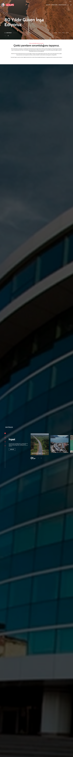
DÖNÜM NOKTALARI (62, 4)
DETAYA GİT (12, 449)
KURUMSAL (48, 4)
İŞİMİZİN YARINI (54, 4)
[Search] (68, 5)
